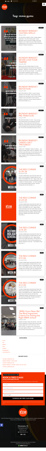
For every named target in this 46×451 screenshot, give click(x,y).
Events (3, 340)
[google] (8, 1)
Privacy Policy (24, 442)
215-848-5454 (15, 1)
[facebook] (5, 1)
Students (34, 1)
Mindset (41, 27)
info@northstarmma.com (23, 432)
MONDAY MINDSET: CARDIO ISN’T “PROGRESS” (28, 143)
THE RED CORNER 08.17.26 (8, 362)
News (41, 166)
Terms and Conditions (32, 442)
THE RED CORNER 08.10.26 (8, 366)
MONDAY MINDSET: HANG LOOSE (9, 361)
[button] (1, 425)
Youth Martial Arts (6, 352)
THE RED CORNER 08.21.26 (8, 359)
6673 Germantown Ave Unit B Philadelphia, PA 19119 (23, 428)
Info (3, 342)
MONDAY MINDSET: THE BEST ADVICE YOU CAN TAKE (14, 364)
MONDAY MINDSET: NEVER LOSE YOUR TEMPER (28, 60)
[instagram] (7, 1)
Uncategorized (5, 350)
